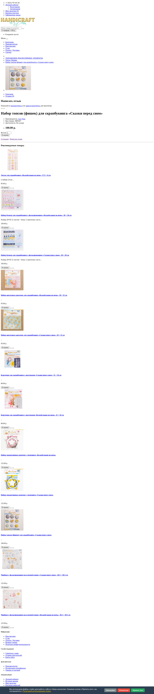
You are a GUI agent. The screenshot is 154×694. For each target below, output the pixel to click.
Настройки (110, 690)
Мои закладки (10, 683)
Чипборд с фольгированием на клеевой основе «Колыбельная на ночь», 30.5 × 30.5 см (35, 615)
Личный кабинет (11, 679)
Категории (9, 42)
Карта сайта (10, 657)
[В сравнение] (4, 108)
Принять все (138, 690)
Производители (11, 44)
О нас (7, 48)
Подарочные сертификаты (15, 668)
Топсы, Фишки (11, 60)
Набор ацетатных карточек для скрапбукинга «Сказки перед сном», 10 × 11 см (33, 335)
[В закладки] (2, 108)
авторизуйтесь (16, 106)
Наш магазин (10, 46)
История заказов (11, 681)
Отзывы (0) (9, 96)
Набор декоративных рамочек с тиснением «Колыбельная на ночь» (28, 455)
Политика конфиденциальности (17, 644)
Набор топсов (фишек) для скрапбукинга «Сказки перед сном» (29, 62)
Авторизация (15, 9)
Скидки (8, 52)
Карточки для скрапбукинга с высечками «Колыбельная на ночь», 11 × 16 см (32, 415)
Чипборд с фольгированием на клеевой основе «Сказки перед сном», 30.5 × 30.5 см (34, 575)
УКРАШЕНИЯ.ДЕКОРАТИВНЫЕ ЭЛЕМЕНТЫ (24, 58)
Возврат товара (11, 642)
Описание (9, 94)
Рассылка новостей (12, 685)
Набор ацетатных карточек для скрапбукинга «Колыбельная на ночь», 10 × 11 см (34, 295)
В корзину (5, 135)
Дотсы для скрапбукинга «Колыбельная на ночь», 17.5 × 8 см (26, 175)
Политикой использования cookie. (37, 691)
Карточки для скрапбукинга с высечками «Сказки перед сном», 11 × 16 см (31, 375)
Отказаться (123, 690)
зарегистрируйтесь (33, 106)
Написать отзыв (16, 139)
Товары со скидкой (12, 670)
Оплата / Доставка (12, 50)
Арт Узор (21, 119)
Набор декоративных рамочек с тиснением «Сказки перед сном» (27, 495)
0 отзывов (5, 139)
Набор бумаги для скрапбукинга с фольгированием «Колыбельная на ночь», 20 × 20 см (36, 215)
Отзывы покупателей (13, 655)
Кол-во (3, 133)
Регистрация (15, 7)
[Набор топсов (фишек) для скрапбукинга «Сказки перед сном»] (18, 90)
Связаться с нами (12, 653)
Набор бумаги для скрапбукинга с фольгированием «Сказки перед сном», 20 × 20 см (35, 255)
